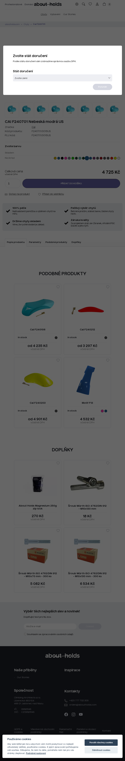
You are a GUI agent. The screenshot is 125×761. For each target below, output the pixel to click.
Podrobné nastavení (36, 753)
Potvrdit (102, 87)
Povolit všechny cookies (101, 742)
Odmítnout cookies (101, 750)
